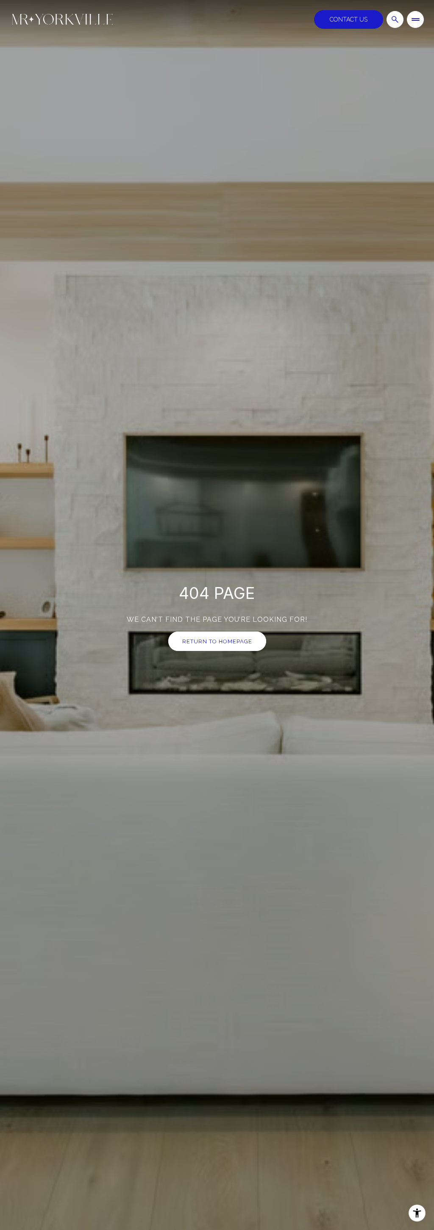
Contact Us (348, 19)
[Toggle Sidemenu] (415, 19)
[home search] (395, 19)
